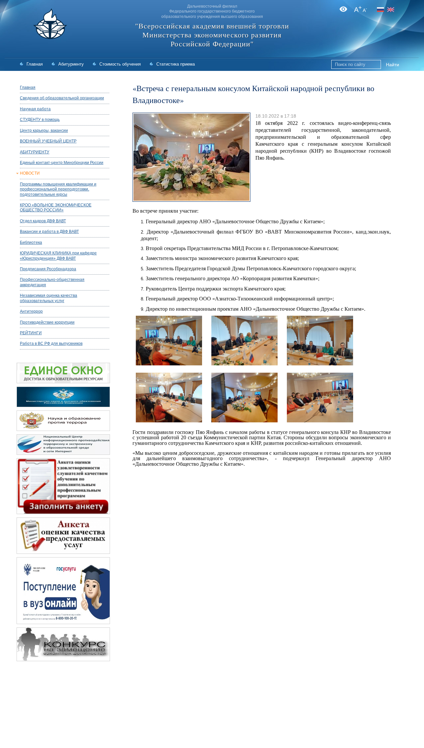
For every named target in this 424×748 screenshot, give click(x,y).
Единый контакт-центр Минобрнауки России (61, 162)
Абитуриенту (71, 64)
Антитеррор (31, 311)
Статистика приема (175, 64)
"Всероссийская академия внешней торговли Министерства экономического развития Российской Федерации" (212, 35)
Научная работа (35, 109)
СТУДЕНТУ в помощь (40, 119)
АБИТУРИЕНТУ (34, 152)
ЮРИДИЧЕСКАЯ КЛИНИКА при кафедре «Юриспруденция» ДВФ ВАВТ (58, 255)
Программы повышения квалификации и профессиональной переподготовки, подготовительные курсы (58, 189)
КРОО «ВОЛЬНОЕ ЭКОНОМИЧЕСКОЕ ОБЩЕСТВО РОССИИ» (55, 207)
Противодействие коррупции (47, 322)
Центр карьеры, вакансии (44, 130)
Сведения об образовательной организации (62, 98)
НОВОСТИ (30, 173)
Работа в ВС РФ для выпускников (51, 343)
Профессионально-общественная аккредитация (52, 282)
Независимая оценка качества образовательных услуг (48, 298)
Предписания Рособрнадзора (48, 269)
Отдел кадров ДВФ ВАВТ (43, 221)
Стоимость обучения (120, 64)
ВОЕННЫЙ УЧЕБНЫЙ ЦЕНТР (48, 141)
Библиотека (31, 242)
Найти (392, 64)
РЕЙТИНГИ (31, 333)
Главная (34, 64)
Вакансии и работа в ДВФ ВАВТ (49, 231)
